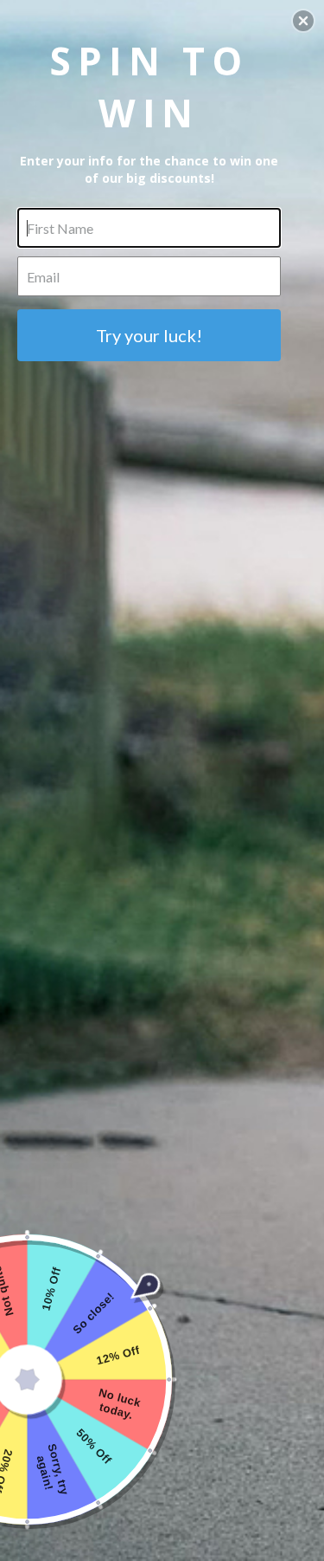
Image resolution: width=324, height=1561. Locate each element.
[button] (303, 20)
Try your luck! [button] (149, 335)
